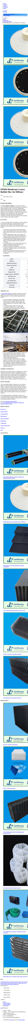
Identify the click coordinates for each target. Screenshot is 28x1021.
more (2, 1008)
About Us (5, 4)
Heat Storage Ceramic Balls (11, 401)
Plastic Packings (4, 411)
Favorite (5, 12)
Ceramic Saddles (6, 1004)
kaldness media (6, 983)
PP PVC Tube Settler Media (9, 788)
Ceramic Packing (4, 413)
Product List (5, 20)
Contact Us (5, 7)
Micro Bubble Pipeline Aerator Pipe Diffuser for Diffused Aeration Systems (13, 477)
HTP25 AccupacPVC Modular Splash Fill (12, 654)
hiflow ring (21, 983)
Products (5, 6)
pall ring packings (14, 981)
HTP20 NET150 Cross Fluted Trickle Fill (12, 697)
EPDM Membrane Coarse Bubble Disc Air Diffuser (14, 521)
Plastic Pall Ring (6, 1003)
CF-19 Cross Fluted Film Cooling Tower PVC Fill (14, 610)
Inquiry (4, 8)
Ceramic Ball (3, 423)
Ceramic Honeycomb (5, 425)
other (2, 430)
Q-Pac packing (4, 984)
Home (4, 3)
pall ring (11, 1019)
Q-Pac (25, 983)
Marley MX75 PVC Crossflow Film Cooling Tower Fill (15, 976)
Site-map (5, 10)
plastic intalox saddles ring (12, 984)
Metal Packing (4, 416)
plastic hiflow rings (14, 983)
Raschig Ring (22, 1019)
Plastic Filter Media (7, 21)
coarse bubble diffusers (6, 293)
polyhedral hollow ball (5, 981)
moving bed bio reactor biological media (12, 887)
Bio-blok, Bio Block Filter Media (10, 744)
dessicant (2, 427)
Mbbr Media (3, 420)
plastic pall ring (21, 981)
